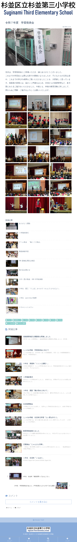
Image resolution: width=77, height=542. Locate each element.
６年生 (60, 320)
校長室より (18, 320)
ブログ (9, 320)
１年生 (25, 320)
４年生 (46, 320)
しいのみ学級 (11, 323)
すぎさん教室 (21, 323)
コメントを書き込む (38, 502)
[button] (71, 310)
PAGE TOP (39, 520)
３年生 (39, 320)
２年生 (32, 320)
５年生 (53, 320)
